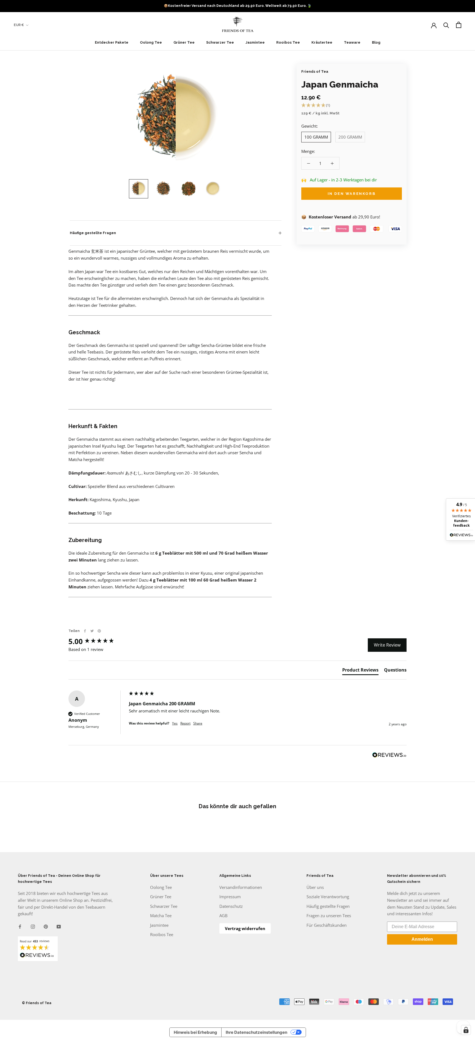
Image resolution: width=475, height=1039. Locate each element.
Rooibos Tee (288, 42)
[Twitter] (92, 631)
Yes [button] (175, 723)
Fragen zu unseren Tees (328, 915)
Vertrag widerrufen (245, 928)
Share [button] (197, 723)
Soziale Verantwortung (327, 896)
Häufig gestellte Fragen (328, 906)
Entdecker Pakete (111, 42)
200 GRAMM (350, 137)
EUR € (19, 25)
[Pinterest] (99, 631)
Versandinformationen (240, 887)
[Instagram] (33, 926)
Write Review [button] (387, 645)
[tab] (360, 671)
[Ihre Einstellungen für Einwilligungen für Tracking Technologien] (466, 1030)
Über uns (315, 887)
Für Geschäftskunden (326, 925)
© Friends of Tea (36, 1003)
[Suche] (446, 25)
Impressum (230, 896)
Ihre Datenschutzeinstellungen (256, 1032)
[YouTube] (59, 926)
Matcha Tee (161, 915)
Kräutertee (321, 42)
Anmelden (422, 939)
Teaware (352, 42)
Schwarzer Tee (220, 42)
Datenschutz (231, 906)
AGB (223, 915)
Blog (376, 42)
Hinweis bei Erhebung (195, 1032)
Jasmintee (255, 42)
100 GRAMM (316, 137)
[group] (97, 641)
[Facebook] (85, 631)
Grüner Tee (184, 42)
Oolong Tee (151, 42)
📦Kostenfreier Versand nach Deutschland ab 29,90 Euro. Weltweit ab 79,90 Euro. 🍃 (237, 6)
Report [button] (185, 723)
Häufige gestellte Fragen (93, 233)
